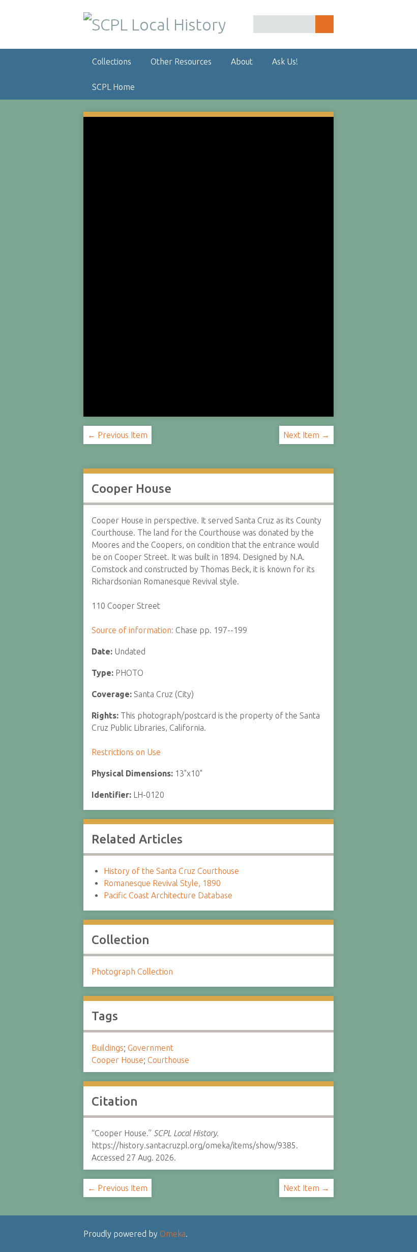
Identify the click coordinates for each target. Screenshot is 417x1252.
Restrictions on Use (126, 752)
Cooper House (117, 1060)
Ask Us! (285, 61)
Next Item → (306, 435)
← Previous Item (117, 435)
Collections (111, 61)
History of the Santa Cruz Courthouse (171, 870)
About (242, 61)
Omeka (173, 1233)
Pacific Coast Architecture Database (168, 895)
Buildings (108, 1047)
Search (324, 24)
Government (150, 1047)
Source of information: (132, 630)
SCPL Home (113, 86)
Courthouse (168, 1060)
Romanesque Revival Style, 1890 (162, 883)
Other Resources (181, 61)
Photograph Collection (132, 971)
